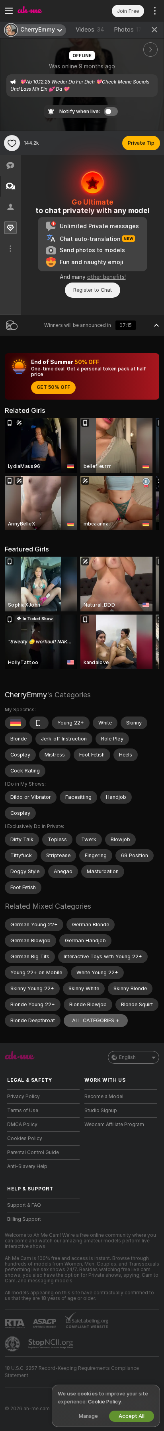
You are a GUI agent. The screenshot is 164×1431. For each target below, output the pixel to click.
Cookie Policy (104, 1402)
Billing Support (24, 1219)
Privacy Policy (23, 1096)
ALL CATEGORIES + (95, 1020)
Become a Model (103, 1096)
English (127, 1057)
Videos (90, 29)
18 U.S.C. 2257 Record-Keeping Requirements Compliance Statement (72, 1371)
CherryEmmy (26, 695)
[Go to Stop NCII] (51, 1344)
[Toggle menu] (9, 11)
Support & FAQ (24, 1205)
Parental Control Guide (33, 1152)
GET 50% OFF (53, 387)
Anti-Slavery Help (27, 1166)
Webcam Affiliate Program (114, 1124)
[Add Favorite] (12, 143)
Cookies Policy (24, 1138)
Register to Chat (92, 290)
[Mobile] (39, 722)
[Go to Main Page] (50, 10)
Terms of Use (22, 1110)
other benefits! (106, 277)
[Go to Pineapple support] (13, 1343)
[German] (15, 722)
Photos (128, 29)
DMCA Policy (22, 1124)
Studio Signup (100, 1110)
